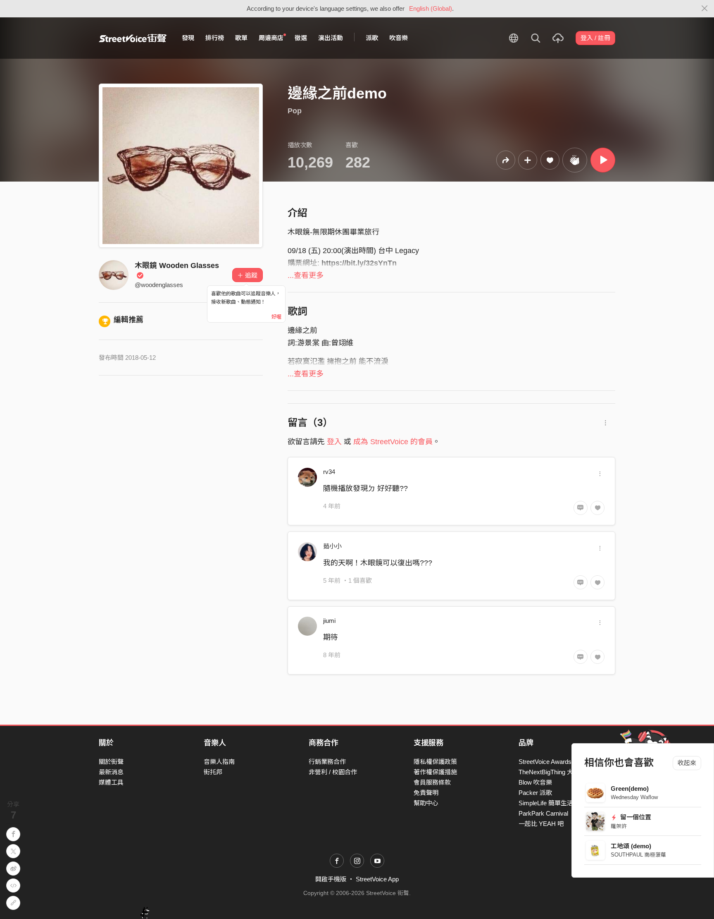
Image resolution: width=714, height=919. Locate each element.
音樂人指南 (219, 761)
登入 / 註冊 (595, 37)
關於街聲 (111, 761)
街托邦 (213, 771)
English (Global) (430, 8)
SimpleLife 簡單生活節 (549, 803)
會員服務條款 (432, 782)
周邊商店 (271, 37)
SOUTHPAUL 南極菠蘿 (638, 855)
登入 (334, 442)
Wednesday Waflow (634, 797)
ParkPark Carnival (543, 813)
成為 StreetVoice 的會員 (393, 442)
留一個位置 (635, 817)
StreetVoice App (377, 879)
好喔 (276, 317)
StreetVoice (133, 38)
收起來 (687, 762)
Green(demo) (630, 788)
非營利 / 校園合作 (333, 771)
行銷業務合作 (327, 761)
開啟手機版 (330, 879)
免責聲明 (426, 792)
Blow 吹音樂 (535, 782)
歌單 (241, 37)
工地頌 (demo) (631, 846)
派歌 (372, 37)
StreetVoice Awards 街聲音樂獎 (561, 761)
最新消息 (111, 771)
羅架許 (619, 826)
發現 (188, 37)
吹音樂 (398, 37)
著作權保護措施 (435, 771)
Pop (295, 111)
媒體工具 (111, 782)
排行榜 (214, 37)
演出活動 (330, 37)
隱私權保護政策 (435, 761)
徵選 (301, 37)
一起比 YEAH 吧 (541, 823)
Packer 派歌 (535, 792)
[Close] (704, 9)
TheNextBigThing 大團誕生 (555, 771)
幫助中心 (426, 803)
